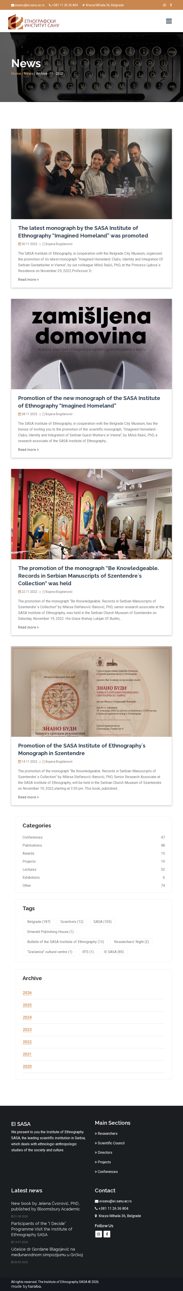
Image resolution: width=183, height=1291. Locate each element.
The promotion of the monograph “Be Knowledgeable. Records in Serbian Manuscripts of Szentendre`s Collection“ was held (88, 576)
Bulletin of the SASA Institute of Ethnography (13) (65, 942)
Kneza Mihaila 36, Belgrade (104, 5)
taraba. (35, 1287)
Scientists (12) (71, 922)
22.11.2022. (30, 591)
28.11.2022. (30, 414)
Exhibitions (31, 877)
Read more (27, 279)
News (28, 73)
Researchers (107, 1133)
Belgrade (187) (38, 922)
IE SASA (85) (114, 952)
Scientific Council (111, 1143)
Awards (28, 853)
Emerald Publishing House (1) (50, 932)
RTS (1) (88, 952)
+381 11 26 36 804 (65, 5)
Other (27, 885)
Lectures (29, 869)
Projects (29, 861)
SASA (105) (103, 922)
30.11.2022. (30, 244)
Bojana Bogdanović (59, 244)
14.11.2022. (30, 761)
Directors (104, 1152)
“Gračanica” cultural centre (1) (49, 952)
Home (16, 73)
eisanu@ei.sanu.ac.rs (30, 5)
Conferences (33, 837)
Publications (32, 845)
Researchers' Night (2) (131, 942)
